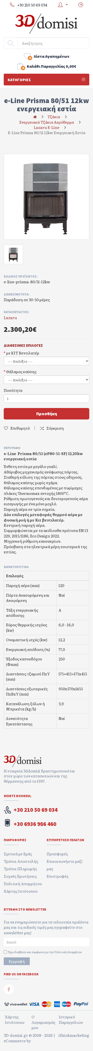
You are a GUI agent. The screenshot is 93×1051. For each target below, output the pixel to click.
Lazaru (10, 317)
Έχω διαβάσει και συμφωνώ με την (45, 952)
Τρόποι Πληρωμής (20, 869)
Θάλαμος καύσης (21, 371)
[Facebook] (9, 989)
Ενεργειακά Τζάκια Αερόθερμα (46, 122)
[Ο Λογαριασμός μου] (61, 5)
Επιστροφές (57, 876)
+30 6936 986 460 (35, 823)
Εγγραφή (17, 961)
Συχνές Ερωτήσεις (20, 876)
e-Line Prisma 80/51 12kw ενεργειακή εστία (46, 132)
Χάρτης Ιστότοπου (20, 891)
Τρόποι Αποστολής (21, 861)
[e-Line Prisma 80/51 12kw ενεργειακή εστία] (46, 197)
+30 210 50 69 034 (36, 809)
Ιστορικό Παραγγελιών (71, 1019)
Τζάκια (53, 116)
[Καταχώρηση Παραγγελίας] (80, 5)
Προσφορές (57, 854)
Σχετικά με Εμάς (18, 854)
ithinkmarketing (74, 1035)
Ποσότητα (13, 390)
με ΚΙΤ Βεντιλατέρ (22, 352)
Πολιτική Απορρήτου (23, 883)
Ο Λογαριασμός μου (43, 1022)
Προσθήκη (46, 413)
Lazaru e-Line (46, 127)
